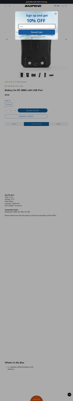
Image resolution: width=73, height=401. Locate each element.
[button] (55, 13)
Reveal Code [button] (36, 32)
